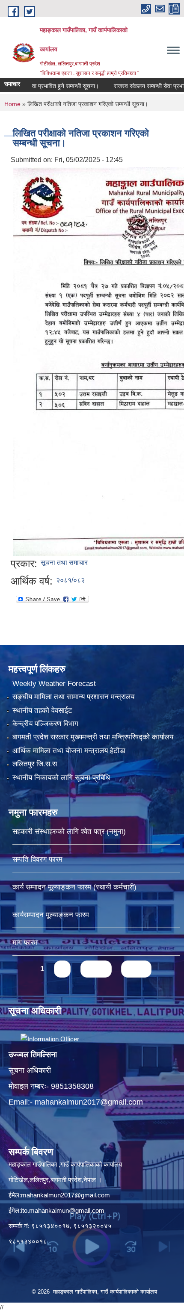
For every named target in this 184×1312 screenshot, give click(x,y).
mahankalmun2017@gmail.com (89, 1102)
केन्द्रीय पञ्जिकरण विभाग (45, 724)
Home (12, 103)
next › (96, 969)
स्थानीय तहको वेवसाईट (42, 710)
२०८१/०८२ (70, 580)
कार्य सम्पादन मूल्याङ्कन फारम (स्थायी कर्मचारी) (74, 887)
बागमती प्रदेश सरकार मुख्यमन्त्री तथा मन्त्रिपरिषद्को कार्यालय (92, 737)
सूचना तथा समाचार (64, 562)
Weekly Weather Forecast (54, 684)
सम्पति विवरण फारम (37, 859)
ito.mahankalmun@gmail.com (62, 1210)
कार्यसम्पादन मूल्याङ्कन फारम (50, 915)
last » (136, 969)
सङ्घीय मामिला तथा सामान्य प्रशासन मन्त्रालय (73, 697)
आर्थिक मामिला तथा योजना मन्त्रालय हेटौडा (68, 751)
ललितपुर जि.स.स (34, 764)
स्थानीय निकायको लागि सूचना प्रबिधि (61, 778)
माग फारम (25, 943)
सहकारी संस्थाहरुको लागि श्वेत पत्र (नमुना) (69, 831)
